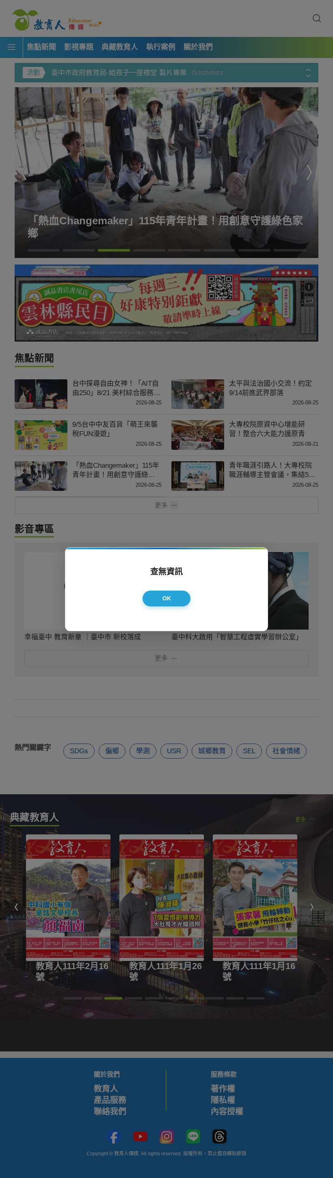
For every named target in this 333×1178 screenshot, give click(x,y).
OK (166, 598)
